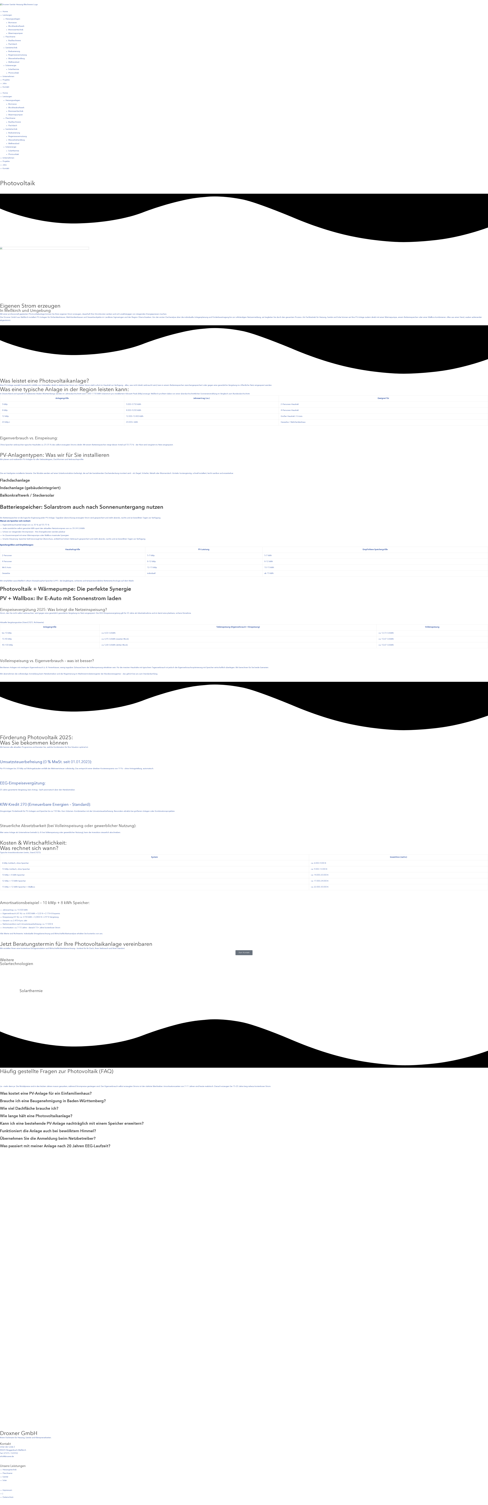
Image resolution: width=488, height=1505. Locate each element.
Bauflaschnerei (14, 41)
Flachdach (12, 44)
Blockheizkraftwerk (16, 26)
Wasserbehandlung (16, 59)
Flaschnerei (10, 37)
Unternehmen (8, 77)
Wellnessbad (13, 62)
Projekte (6, 80)
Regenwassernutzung (17, 55)
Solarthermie (13, 69)
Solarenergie (10, 66)
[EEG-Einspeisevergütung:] (3, 776)
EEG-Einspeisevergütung (109, 613)
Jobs (5, 84)
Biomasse (12, 23)
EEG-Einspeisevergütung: (23, 783)
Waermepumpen (15, 33)
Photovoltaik (13, 73)
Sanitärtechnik (11, 48)
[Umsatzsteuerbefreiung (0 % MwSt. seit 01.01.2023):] (3, 755)
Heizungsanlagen (12, 19)
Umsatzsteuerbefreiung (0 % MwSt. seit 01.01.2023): (46, 762)
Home (5, 12)
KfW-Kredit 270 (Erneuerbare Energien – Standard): (45, 805)
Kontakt (6, 87)
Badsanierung (14, 51)
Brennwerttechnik (15, 30)
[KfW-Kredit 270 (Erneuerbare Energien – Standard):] (3, 798)
